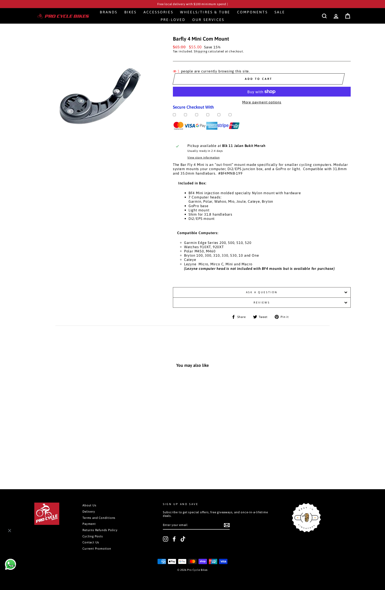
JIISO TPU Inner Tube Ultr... (37, 572)
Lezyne (190, 264)
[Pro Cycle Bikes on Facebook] (174, 539)
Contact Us (90, 542)
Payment (89, 524)
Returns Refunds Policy (100, 530)
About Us (89, 505)
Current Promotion (96, 548)
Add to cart (64, 460)
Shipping (200, 51)
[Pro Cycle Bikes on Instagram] (165, 539)
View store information (203, 157)
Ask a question (262, 292)
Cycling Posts (92, 536)
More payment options (261, 102)
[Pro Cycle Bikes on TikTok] (183, 539)
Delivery (88, 511)
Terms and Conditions (98, 518)
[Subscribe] (227, 525)
